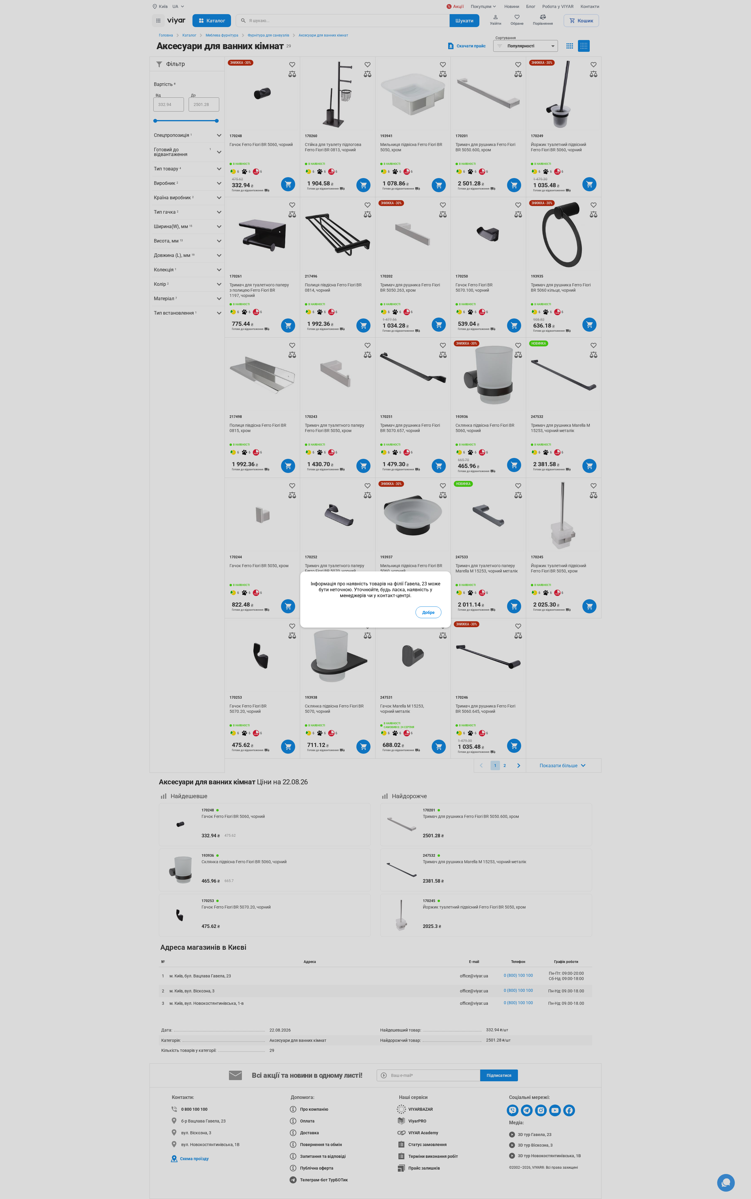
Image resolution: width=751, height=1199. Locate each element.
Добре (428, 612)
